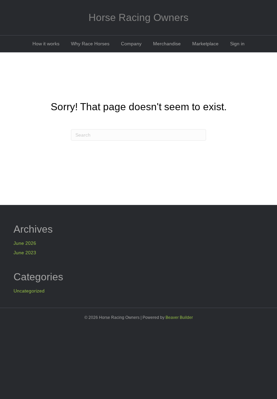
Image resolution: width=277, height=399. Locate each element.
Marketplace (205, 43)
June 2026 (25, 243)
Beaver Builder (179, 317)
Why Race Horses (90, 43)
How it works (45, 43)
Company (131, 43)
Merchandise (167, 43)
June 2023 (25, 252)
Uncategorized (29, 291)
